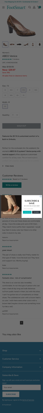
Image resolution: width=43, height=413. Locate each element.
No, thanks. (36, 212)
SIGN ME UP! (27, 212)
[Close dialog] (41, 196)
